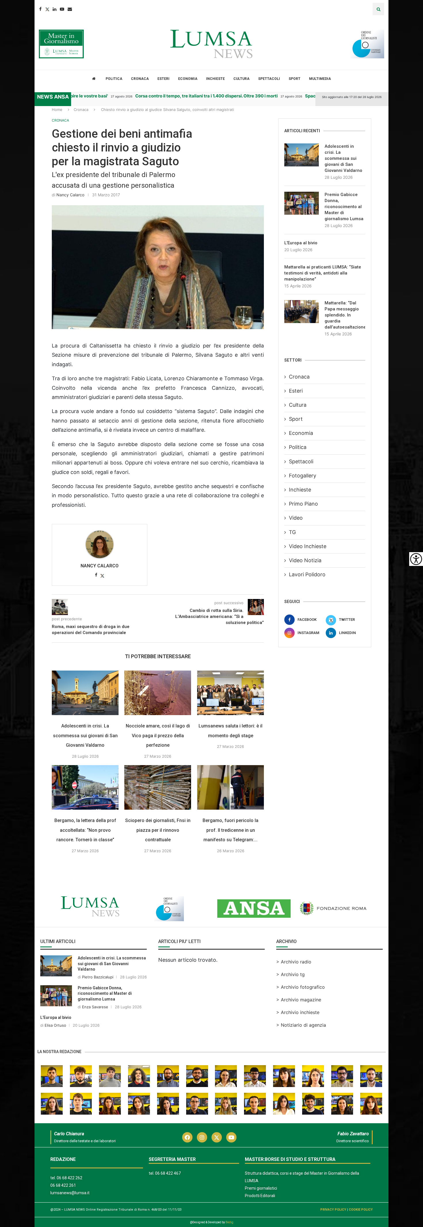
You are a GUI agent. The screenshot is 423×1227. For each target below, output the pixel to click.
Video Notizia (305, 560)
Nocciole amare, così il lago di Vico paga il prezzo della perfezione (158, 735)
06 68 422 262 (69, 1178)
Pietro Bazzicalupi (97, 977)
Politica (114, 79)
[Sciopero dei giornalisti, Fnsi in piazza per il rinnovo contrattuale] (157, 787)
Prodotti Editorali (260, 1195)
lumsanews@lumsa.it (69, 1192)
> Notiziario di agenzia (301, 1025)
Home (57, 109)
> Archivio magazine (298, 1000)
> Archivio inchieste (297, 1012)
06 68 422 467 (168, 1173)
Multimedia (320, 79)
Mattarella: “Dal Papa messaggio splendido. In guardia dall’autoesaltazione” (345, 315)
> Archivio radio (293, 962)
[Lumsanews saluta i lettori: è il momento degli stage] (230, 693)
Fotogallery (302, 476)
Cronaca (140, 79)
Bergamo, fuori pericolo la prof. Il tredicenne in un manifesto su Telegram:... (230, 830)
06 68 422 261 (63, 1185)
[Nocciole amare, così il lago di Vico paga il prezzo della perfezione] (157, 693)
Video (296, 518)
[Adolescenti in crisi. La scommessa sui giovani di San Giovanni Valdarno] (85, 693)
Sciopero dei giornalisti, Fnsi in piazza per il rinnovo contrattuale (157, 830)
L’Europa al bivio (300, 242)
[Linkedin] (54, 9)
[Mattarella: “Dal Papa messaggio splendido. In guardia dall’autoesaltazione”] (301, 311)
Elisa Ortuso (55, 1025)
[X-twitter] (217, 1137)
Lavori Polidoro (307, 574)
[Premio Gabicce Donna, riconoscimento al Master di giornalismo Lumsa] (301, 203)
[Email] (69, 9)
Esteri (163, 79)
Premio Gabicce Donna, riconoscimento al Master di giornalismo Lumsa (344, 206)
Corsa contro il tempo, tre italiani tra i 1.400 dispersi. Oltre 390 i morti (191, 96)
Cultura (241, 79)
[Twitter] (47, 9)
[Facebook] (40, 9)
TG (292, 532)
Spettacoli (269, 79)
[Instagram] (202, 1137)
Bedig (229, 1222)
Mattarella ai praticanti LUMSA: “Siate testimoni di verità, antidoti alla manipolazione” (322, 273)
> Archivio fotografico (300, 987)
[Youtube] (62, 9)
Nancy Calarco (70, 194)
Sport (294, 79)
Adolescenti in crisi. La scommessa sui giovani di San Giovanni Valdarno (85, 735)
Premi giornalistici (261, 1188)
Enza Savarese (95, 1007)
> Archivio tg (290, 974)
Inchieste (215, 79)
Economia (187, 79)
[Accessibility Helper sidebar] (416, 559)
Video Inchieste (307, 546)
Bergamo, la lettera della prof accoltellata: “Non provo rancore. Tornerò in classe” (85, 830)
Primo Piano (303, 504)
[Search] (378, 9)
